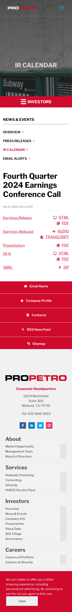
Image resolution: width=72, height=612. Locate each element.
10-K (7, 253)
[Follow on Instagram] (49, 425)
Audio (63, 231)
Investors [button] (39, 101)
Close (22, 601)
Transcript (57, 237)
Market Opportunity (19, 446)
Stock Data (13, 529)
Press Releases (17, 141)
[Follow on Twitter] (40, 425)
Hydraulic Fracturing (19, 475)
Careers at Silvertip (19, 562)
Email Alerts (15, 159)
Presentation (14, 245)
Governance (14, 539)
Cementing (13, 480)
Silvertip (11, 485)
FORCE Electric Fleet (20, 490)
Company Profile (36, 301)
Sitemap (36, 344)
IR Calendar (14, 150)
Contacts (36, 315)
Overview (12, 132)
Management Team (19, 451)
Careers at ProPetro (19, 557)
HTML (64, 217)
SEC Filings (13, 534)
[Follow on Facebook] (23, 425)
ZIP (66, 267)
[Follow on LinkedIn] (31, 425)
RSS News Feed (36, 329)
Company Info (15, 519)
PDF (65, 223)
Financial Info (14, 524)
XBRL (8, 267)
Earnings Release (17, 218)
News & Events (16, 514)
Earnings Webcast (18, 231)
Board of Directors (18, 456)
